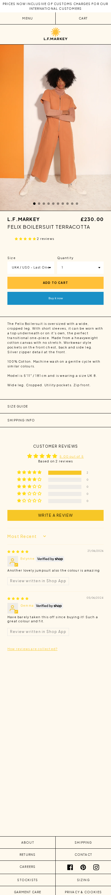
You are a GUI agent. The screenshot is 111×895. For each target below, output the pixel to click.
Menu (27, 18)
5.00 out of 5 (71, 456)
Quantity (65, 258)
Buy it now (56, 298)
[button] (26, 238)
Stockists (27, 880)
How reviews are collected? (32, 649)
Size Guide (17, 406)
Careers (28, 866)
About (27, 842)
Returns (28, 854)
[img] (18, 551)
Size (11, 258)
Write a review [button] (55, 515)
